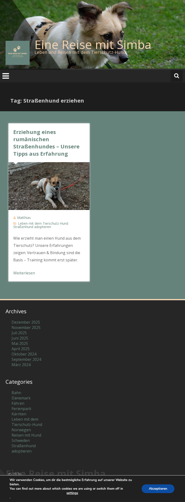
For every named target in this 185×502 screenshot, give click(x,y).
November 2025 (26, 327)
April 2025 (21, 348)
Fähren (18, 403)
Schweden (21, 440)
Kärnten (19, 414)
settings (72, 493)
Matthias (24, 217)
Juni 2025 (20, 338)
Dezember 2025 (26, 322)
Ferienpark (21, 408)
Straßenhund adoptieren (32, 226)
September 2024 (26, 359)
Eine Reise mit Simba (92, 44)
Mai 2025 (20, 343)
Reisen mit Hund (26, 435)
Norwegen (21, 429)
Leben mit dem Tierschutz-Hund (43, 223)
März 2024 (21, 364)
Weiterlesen (24, 273)
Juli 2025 (19, 332)
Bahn (16, 392)
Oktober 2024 (24, 354)
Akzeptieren (158, 488)
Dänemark (21, 398)
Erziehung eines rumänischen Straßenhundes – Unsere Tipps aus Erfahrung (46, 142)
